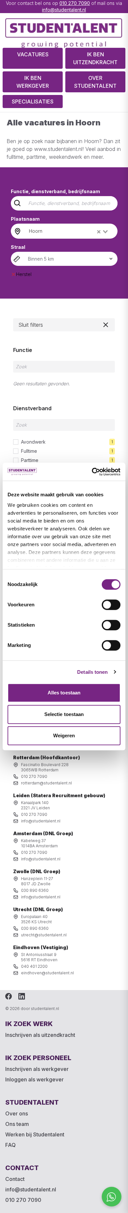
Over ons (16, 1113)
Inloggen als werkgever (34, 1079)
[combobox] (69, 231)
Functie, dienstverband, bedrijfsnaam (55, 191)
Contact (15, 1179)
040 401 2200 (34, 966)
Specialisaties (32, 101)
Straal (18, 247)
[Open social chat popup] (111, 1196)
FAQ (10, 1145)
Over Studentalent (95, 82)
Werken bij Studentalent (34, 1134)
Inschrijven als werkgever (37, 1069)
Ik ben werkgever (32, 82)
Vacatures (33, 54)
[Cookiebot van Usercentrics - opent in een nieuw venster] (92, 472)
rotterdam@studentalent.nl (46, 783)
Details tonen (92, 672)
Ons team (17, 1124)
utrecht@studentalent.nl (44, 934)
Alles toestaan (64, 692)
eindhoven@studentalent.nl (47, 972)
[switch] (111, 604)
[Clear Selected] (98, 231)
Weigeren (64, 735)
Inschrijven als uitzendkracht (40, 1035)
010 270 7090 (74, 3)
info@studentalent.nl (64, 9)
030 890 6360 (35, 890)
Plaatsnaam (25, 219)
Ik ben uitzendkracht (95, 58)
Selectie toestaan (64, 714)
